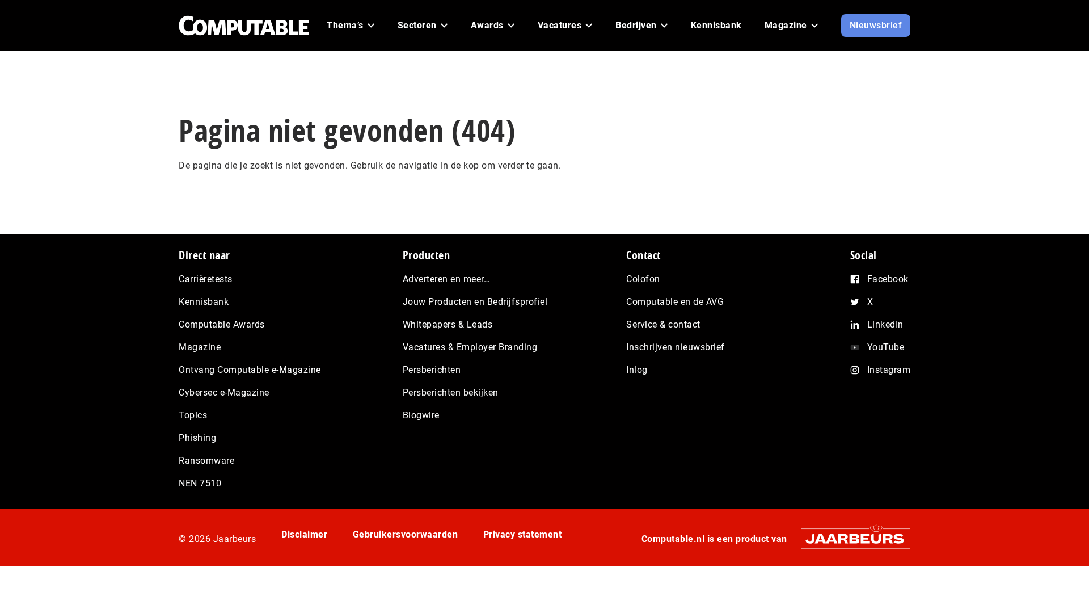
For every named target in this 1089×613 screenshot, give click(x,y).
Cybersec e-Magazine (224, 392)
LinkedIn (885, 324)
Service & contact (663, 324)
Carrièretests (206, 279)
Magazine (200, 347)
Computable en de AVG (675, 301)
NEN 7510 (200, 483)
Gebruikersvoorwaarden (405, 534)
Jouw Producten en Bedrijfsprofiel (475, 301)
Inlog (637, 369)
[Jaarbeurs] (850, 538)
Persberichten (432, 369)
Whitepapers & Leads (448, 324)
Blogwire (421, 415)
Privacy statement (522, 534)
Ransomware (206, 460)
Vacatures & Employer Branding (470, 347)
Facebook (888, 279)
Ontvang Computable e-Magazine (250, 369)
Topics (193, 415)
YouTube (886, 347)
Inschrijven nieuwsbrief (675, 347)
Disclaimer (304, 534)
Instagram (889, 369)
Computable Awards (222, 324)
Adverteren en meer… (447, 279)
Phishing (197, 438)
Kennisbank (204, 301)
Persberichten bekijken (451, 392)
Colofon (643, 279)
